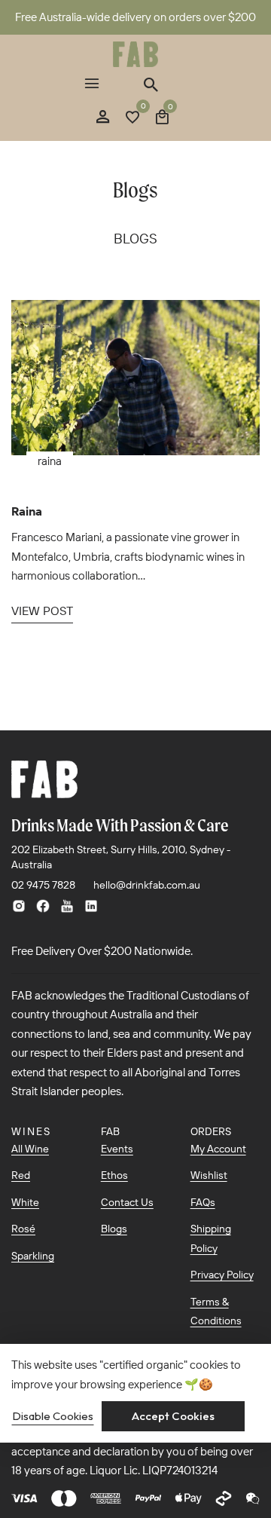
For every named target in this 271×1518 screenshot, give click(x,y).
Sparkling (32, 1255)
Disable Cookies (52, 1416)
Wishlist (208, 1175)
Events (117, 1148)
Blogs (114, 1228)
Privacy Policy (222, 1274)
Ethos (114, 1175)
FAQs (202, 1202)
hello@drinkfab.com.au (146, 885)
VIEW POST (42, 610)
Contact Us (127, 1202)
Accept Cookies (173, 1416)
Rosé (23, 1228)
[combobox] (149, 84)
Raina (26, 511)
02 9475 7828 (43, 885)
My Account (218, 1148)
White (25, 1202)
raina (50, 461)
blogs (135, 238)
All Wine (30, 1148)
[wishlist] (132, 118)
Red (20, 1175)
